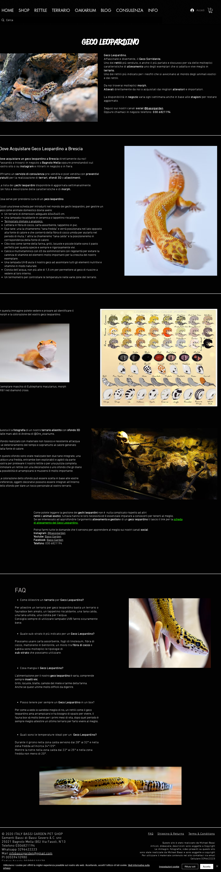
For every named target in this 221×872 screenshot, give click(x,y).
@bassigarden (57, 533)
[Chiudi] (217, 866)
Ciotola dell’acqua (15, 270)
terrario (13, 214)
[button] (153, 10)
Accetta (206, 866)
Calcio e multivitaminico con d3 (23, 251)
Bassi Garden (53, 536)
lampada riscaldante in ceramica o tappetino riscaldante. (45, 218)
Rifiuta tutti (190, 866)
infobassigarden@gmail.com (30, 853)
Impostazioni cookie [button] (169, 866)
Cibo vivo (9, 244)
